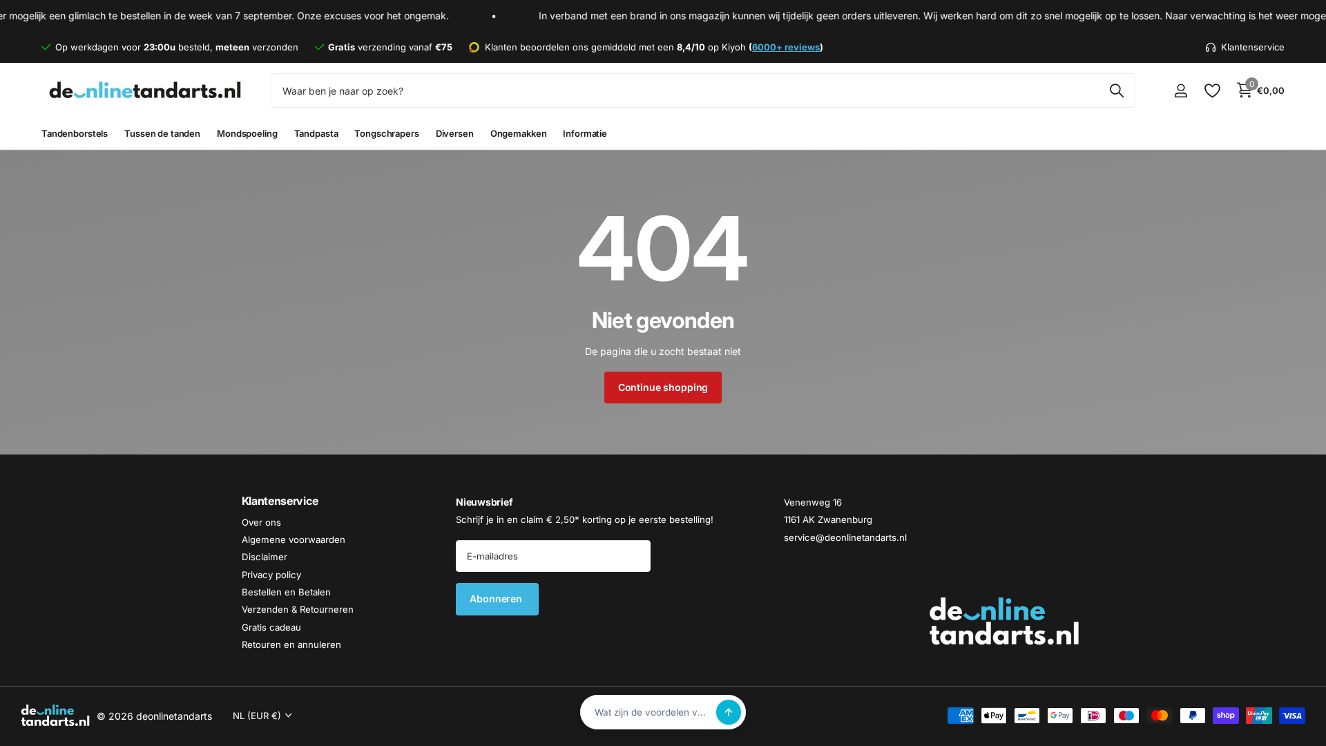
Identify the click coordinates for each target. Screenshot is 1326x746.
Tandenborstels (74, 133)
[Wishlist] (1212, 90)
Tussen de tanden (162, 133)
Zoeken (1116, 90)
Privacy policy (271, 574)
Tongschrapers (386, 133)
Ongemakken (518, 133)
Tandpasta (316, 133)
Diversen (455, 133)
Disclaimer (264, 557)
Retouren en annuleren (291, 644)
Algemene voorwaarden (293, 539)
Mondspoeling (247, 133)
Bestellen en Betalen (286, 591)
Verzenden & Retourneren (298, 609)
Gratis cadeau (271, 627)
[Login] (1180, 90)
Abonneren (497, 599)
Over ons (261, 522)
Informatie (585, 133)
